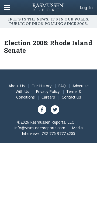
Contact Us (71, 97)
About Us (17, 85)
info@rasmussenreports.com (40, 127)
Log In (86, 7)
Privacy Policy (48, 91)
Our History (41, 85)
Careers (48, 97)
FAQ (62, 85)
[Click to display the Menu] (7, 7)
